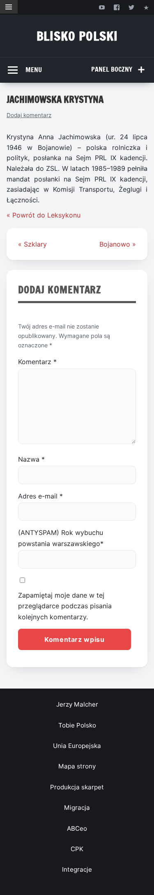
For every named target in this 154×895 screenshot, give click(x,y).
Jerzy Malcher (77, 704)
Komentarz (37, 362)
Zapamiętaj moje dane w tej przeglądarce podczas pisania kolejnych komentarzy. (65, 606)
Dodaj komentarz (29, 115)
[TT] (131, 7)
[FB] (116, 7)
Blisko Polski (77, 36)
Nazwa (31, 459)
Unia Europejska (77, 746)
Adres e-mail (40, 496)
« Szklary (32, 244)
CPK (77, 849)
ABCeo (77, 828)
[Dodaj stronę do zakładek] (146, 7)
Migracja (77, 807)
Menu (33, 69)
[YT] (101, 7)
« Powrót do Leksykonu (43, 215)
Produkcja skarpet (77, 787)
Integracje (77, 869)
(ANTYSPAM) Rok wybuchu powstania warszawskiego (60, 537)
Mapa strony (77, 766)
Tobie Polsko (77, 725)
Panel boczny (111, 69)
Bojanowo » (117, 244)
